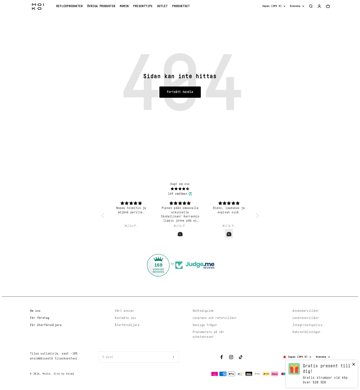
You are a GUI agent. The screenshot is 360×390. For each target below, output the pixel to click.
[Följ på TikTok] (240, 357)
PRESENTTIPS (142, 6)
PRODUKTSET (181, 6)
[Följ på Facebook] (221, 357)
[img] (180, 189)
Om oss (35, 310)
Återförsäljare (127, 325)
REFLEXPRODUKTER (69, 6)
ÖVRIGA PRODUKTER (101, 6)
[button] (103, 215)
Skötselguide (203, 310)
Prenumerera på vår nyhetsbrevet (208, 334)
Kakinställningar (306, 332)
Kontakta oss (125, 317)
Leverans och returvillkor (215, 317)
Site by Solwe (64, 374)
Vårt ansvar (124, 310)
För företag (39, 317)
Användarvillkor (305, 310)
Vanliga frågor (205, 325)
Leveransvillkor (305, 317)
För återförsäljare (46, 325)
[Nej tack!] (354, 365)
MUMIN (124, 6)
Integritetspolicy (307, 325)
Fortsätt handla (180, 91)
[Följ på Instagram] (231, 357)
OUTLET (162, 6)
